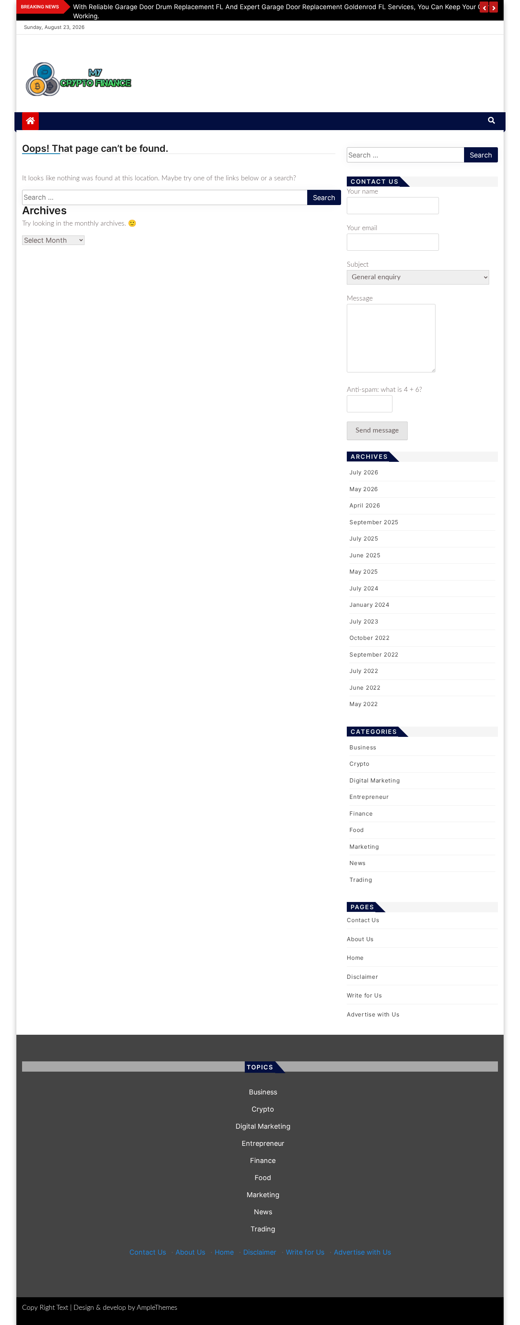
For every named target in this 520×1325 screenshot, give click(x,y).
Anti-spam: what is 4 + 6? (384, 390)
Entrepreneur (369, 796)
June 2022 (364, 687)
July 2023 (363, 621)
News (357, 863)
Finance (361, 813)
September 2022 (374, 654)
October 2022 (369, 637)
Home (355, 957)
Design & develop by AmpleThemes (125, 1307)
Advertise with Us (373, 1014)
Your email (362, 228)
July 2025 (363, 538)
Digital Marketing (374, 780)
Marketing (364, 846)
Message (360, 298)
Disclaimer (362, 976)
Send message (377, 430)
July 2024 (363, 588)
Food (356, 829)
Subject (357, 264)
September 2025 (374, 522)
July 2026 (363, 472)
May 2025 (363, 571)
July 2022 (363, 670)
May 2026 (363, 489)
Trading (360, 879)
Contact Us (363, 920)
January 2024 (369, 604)
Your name (362, 191)
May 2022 (363, 704)
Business (362, 747)
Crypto (359, 763)
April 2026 (364, 505)
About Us (360, 939)
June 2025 (364, 555)
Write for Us (364, 995)
